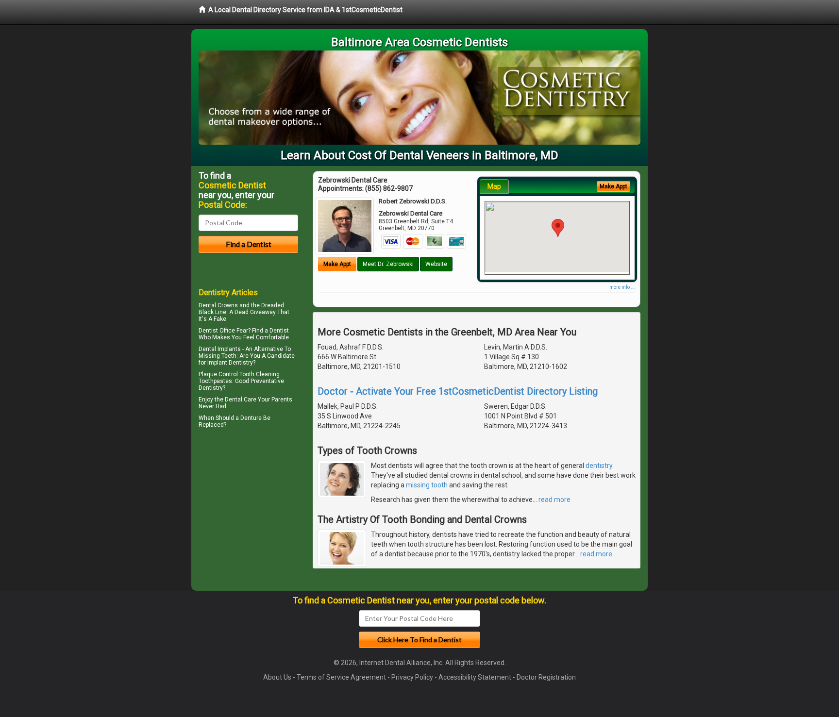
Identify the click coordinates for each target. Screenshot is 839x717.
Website (436, 264)
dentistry (599, 465)
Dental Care (240, 399)
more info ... (622, 287)
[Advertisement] (248, 515)
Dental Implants (220, 349)
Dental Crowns (218, 305)
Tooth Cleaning (259, 374)
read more (554, 499)
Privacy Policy (412, 677)
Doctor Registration (546, 677)
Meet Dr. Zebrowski (388, 264)
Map (494, 186)
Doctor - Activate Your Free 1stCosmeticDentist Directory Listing (458, 391)
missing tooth (427, 485)
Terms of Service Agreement (341, 677)
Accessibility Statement (474, 677)
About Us (277, 677)
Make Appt (337, 264)
